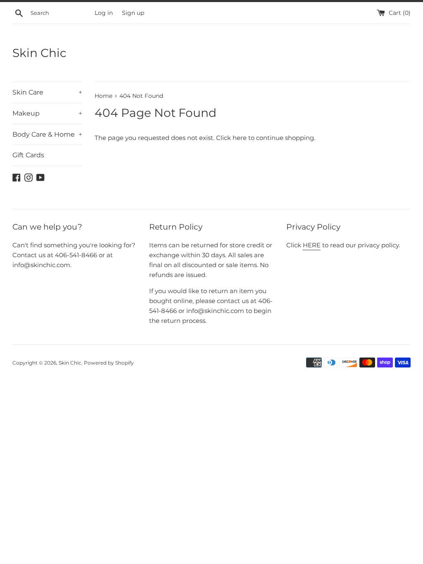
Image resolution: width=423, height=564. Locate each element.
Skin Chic (39, 53)
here (240, 138)
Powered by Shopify (109, 363)
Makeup (47, 113)
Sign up (133, 12)
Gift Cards (28, 155)
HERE (312, 245)
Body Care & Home (47, 134)
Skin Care (47, 92)
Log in (104, 12)
